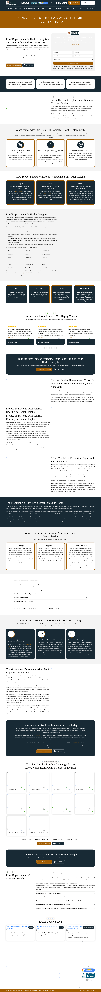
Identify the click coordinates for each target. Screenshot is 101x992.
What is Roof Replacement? (21, 597)
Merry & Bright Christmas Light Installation (83, 811)
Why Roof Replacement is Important (23, 601)
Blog (74, 8)
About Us (18, 8)
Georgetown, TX (46, 254)
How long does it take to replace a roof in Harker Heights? (51, 897)
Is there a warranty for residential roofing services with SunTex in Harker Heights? (58, 900)
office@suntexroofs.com (67, 973)
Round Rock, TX (29, 264)
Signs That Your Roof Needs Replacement (25, 593)
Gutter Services (56, 789)
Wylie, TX (44, 267)
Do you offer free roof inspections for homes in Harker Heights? (53, 904)
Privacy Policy (82, 990)
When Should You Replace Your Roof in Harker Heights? (29, 590)
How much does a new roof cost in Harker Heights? (50, 873)
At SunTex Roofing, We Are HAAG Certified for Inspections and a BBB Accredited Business (38, 608)
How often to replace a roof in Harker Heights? (48, 893)
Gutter (45, 980)
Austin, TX (27, 267)
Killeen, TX (10, 257)
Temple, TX (44, 264)
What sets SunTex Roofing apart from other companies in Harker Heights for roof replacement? (61, 908)
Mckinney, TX (11, 261)
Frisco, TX (27, 254)
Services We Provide (31, 8)
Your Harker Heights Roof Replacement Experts (26, 580)
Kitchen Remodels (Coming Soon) (38, 832)
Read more (10, 337)
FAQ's (80, 8)
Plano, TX (44, 261)
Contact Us (89, 8)
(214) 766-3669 (75, 2)
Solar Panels (33, 811)
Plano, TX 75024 (47, 193)
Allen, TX (10, 250)
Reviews (58, 8)
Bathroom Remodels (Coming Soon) (16, 832)
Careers (66, 8)
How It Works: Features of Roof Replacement (26, 605)
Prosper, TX (10, 264)
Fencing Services (11, 811)
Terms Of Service (90, 990)
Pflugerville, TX (28, 261)
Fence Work (46, 978)
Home (10, 8)
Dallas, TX (10, 254)
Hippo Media (50, 990)
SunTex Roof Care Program (59, 811)
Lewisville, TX (28, 257)
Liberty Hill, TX (45, 257)
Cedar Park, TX (45, 250)
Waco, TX (10, 267)
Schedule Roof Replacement (14, 65)
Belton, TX (27, 250)
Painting (45, 973)
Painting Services (79, 789)
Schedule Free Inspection (88, 2)
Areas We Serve (47, 8)
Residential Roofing (12, 789)
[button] (43, 348)
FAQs (30, 982)
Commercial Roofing (35, 789)
